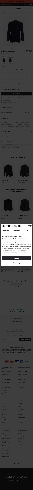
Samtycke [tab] (6, 230)
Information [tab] (16, 230)
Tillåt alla (16, 258)
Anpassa (15, 263)
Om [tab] (27, 230)
